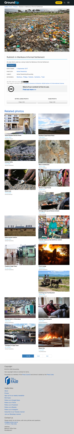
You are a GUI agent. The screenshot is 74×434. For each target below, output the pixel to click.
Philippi (25, 77)
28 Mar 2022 (42, 294)
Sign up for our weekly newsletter (14, 395)
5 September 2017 (22, 68)
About (6, 391)
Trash (43, 77)
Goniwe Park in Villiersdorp (13, 319)
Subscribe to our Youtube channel (14, 412)
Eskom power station (11, 237)
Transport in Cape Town (12, 345)
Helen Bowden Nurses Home (13, 135)
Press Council (26, 374)
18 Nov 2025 (8, 137)
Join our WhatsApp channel (13, 414)
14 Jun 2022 (8, 268)
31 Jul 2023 (42, 212)
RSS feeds (8, 398)
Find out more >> (29, 89)
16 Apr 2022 (42, 268)
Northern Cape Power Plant (46, 135)
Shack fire (42, 348)
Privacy (7, 393)
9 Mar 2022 (8, 321)
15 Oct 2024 (8, 192)
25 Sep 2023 (42, 189)
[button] (68, 2)
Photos (15, 6)
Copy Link (22, 102)
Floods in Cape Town (11, 266)
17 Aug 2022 (42, 241)
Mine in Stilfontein (44, 164)
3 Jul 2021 (41, 350)
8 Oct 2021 (41, 321)
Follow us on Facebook (11, 405)
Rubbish (31, 77)
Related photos (14, 111)
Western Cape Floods (45, 187)
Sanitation (37, 77)
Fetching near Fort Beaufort (47, 292)
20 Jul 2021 (8, 347)
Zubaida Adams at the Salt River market (50, 239)
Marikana (19, 77)
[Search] (64, 2)
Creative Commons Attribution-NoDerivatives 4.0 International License (44, 83)
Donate (59, 2)
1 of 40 (28, 356)
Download (11, 65)
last (47, 356)
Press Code (50, 374)
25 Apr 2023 (8, 239)
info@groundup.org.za (11, 422)
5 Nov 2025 (42, 137)
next (38, 356)
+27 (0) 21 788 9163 (11, 424)
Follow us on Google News (12, 400)
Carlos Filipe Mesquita (45, 319)
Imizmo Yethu (9, 162)
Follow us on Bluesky (11, 407)
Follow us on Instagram (11, 409)
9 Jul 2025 (7, 163)
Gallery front (8, 6)
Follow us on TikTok (10, 402)
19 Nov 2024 (42, 166)
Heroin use (8, 191)
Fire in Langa (42, 266)
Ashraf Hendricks (22, 71)
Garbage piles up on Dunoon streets (49, 211)
